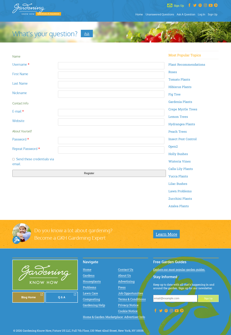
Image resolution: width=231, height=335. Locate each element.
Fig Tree (174, 94)
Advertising (126, 281)
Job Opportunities (130, 293)
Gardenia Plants (180, 102)
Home (139, 14)
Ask (86, 33)
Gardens (89, 275)
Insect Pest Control (182, 139)
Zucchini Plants (180, 199)
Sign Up (212, 14)
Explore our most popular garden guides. (179, 269)
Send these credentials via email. (33, 161)
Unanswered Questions (160, 14)
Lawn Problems (180, 191)
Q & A (61, 297)
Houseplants (92, 281)
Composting (91, 299)
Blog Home (28, 297)
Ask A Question (186, 14)
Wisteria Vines (179, 161)
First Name (20, 74)
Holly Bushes (178, 154)
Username (20, 64)
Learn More (166, 234)
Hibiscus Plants (179, 87)
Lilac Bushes (177, 184)
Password (20, 139)
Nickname (19, 93)
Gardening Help (94, 305)
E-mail (18, 111)
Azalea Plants (178, 206)
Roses (172, 72)
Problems (89, 287)
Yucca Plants (178, 176)
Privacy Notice (128, 305)
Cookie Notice (127, 311)
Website (18, 121)
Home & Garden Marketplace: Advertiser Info (114, 317)
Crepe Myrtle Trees (182, 109)
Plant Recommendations (186, 64)
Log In (201, 14)
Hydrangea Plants (181, 124)
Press (122, 287)
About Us (124, 275)
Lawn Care (90, 293)
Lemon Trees (178, 117)
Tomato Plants (179, 79)
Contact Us (125, 270)
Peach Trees (177, 131)
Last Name (20, 83)
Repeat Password (26, 149)
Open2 (173, 146)
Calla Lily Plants (180, 169)
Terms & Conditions (132, 299)
